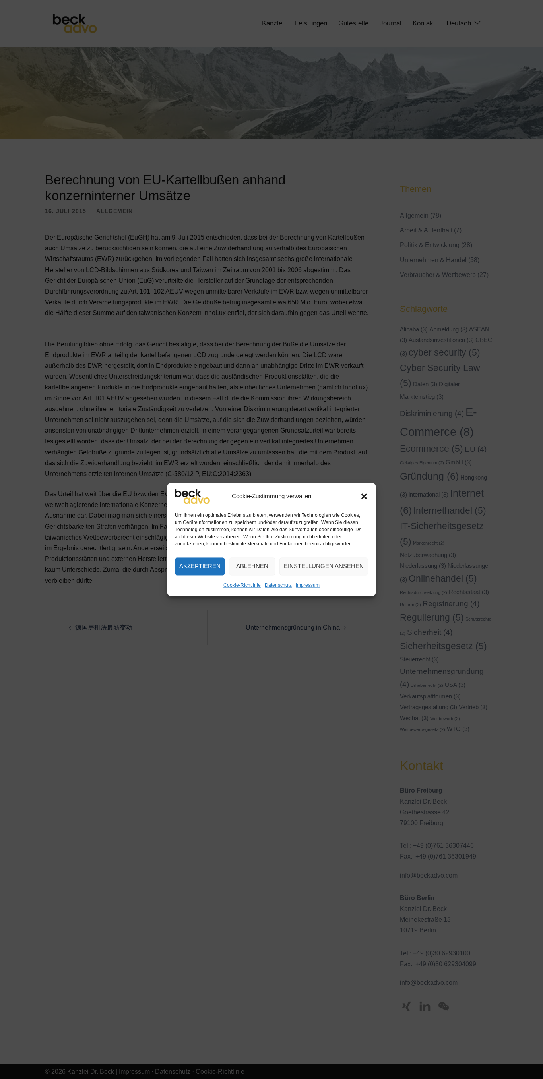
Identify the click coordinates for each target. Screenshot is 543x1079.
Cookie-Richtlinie (242, 585)
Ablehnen (252, 566)
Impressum (308, 585)
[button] (364, 496)
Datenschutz (278, 585)
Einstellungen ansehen (324, 566)
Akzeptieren (200, 566)
